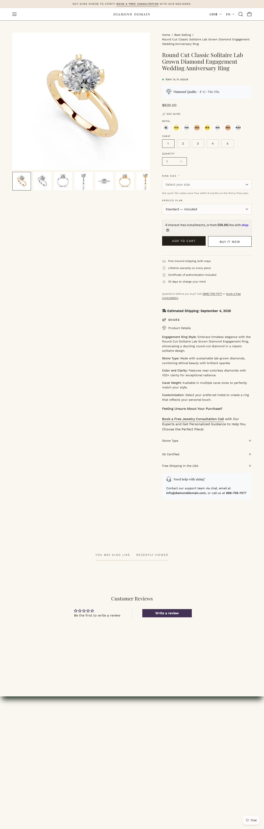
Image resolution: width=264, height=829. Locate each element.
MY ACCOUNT (85, 731)
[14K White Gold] (187, 127)
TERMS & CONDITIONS (154, 758)
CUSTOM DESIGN (26, 758)
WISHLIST (82, 737)
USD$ (213, 14)
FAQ (139, 744)
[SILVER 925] (166, 127)
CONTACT (20, 765)
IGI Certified (170, 454)
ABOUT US (144, 731)
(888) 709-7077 (212, 293)
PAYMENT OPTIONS (213, 744)
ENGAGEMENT (24, 731)
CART (78, 744)
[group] (132, 4)
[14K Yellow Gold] (176, 127)
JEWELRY (20, 744)
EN (228, 14)
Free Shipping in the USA (180, 465)
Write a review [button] (167, 613)
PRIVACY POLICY (149, 765)
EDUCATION (22, 751)
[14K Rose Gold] (197, 127)
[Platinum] (238, 127)
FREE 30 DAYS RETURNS (217, 751)
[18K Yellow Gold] (207, 127)
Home (166, 34)
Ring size (171, 176)
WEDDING (20, 737)
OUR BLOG (144, 737)
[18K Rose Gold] (228, 127)
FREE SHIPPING (210, 731)
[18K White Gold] (218, 127)
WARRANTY (207, 758)
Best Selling (182, 34)
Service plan (172, 200)
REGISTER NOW (87, 751)
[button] (240, 14)
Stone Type (170, 440)
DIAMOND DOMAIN (132, 14)
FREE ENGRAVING (212, 737)
